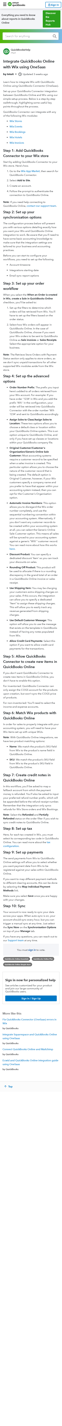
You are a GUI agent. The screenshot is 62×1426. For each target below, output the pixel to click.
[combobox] (31, 36)
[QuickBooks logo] (16, 4)
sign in (32, 949)
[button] (4, 4)
